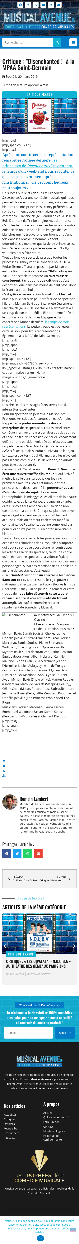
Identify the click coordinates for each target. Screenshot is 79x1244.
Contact (48, 1126)
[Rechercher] (57, 42)
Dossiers (9, 1124)
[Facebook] (20, 5)
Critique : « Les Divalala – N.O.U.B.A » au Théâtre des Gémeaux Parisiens (38, 963)
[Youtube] (43, 5)
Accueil (48, 1113)
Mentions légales (54, 1131)
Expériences (11, 1133)
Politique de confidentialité (52, 1137)
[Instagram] (28, 5)
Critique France (40, 94)
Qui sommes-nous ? (56, 1117)
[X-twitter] (36, 5)
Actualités (10, 1114)
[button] (73, 42)
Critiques (10, 1119)
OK (40, 1238)
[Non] (73, 1230)
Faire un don (51, 1122)
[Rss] (51, 5)
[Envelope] (59, 5)
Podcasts (9, 1137)
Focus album (12, 1128)
